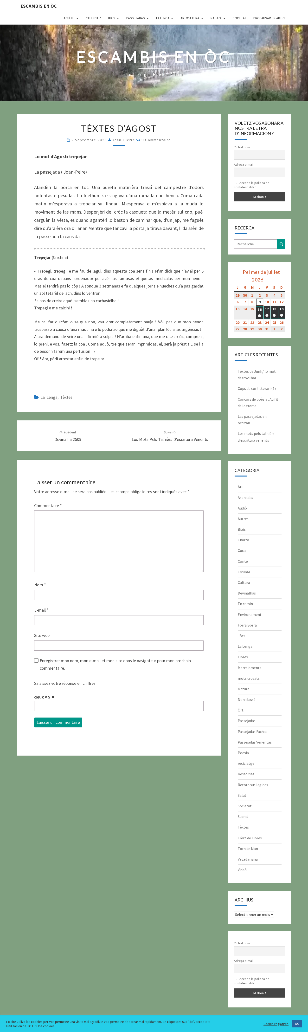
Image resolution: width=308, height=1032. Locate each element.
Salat (242, 795)
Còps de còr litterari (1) (257, 388)
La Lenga (162, 18)
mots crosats (249, 678)
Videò (242, 869)
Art (240, 486)
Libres (243, 656)
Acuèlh (69, 18)
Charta (243, 539)
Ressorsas (246, 773)
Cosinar (244, 571)
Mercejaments (249, 667)
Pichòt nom (242, 147)
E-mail (41, 610)
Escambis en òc (38, 6)
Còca (242, 550)
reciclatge (246, 763)
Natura (216, 18)
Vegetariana (248, 859)
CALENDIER (93, 18)
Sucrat (243, 816)
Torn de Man (248, 848)
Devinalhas (247, 593)
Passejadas (135, 18)
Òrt (241, 710)
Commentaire (48, 505)
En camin (245, 603)
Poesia (243, 752)
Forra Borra (247, 625)
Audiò (242, 508)
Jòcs (241, 635)
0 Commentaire (156, 140)
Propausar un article (270, 18)
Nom (40, 585)
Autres (243, 518)
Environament (250, 614)
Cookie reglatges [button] (276, 1024)
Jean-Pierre (124, 140)
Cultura (244, 582)
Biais (111, 18)
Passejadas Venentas (255, 742)
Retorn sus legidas (253, 784)
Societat (239, 18)
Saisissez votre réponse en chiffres (65, 683)
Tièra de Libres (250, 838)
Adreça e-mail (243, 164)
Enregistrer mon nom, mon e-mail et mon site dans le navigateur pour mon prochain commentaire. (115, 664)
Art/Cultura (189, 18)
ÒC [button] (297, 1024)
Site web (42, 635)
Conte (243, 561)
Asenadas (245, 497)
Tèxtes (66, 397)
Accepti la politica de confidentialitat (252, 185)
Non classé (247, 699)
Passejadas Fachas (252, 731)
